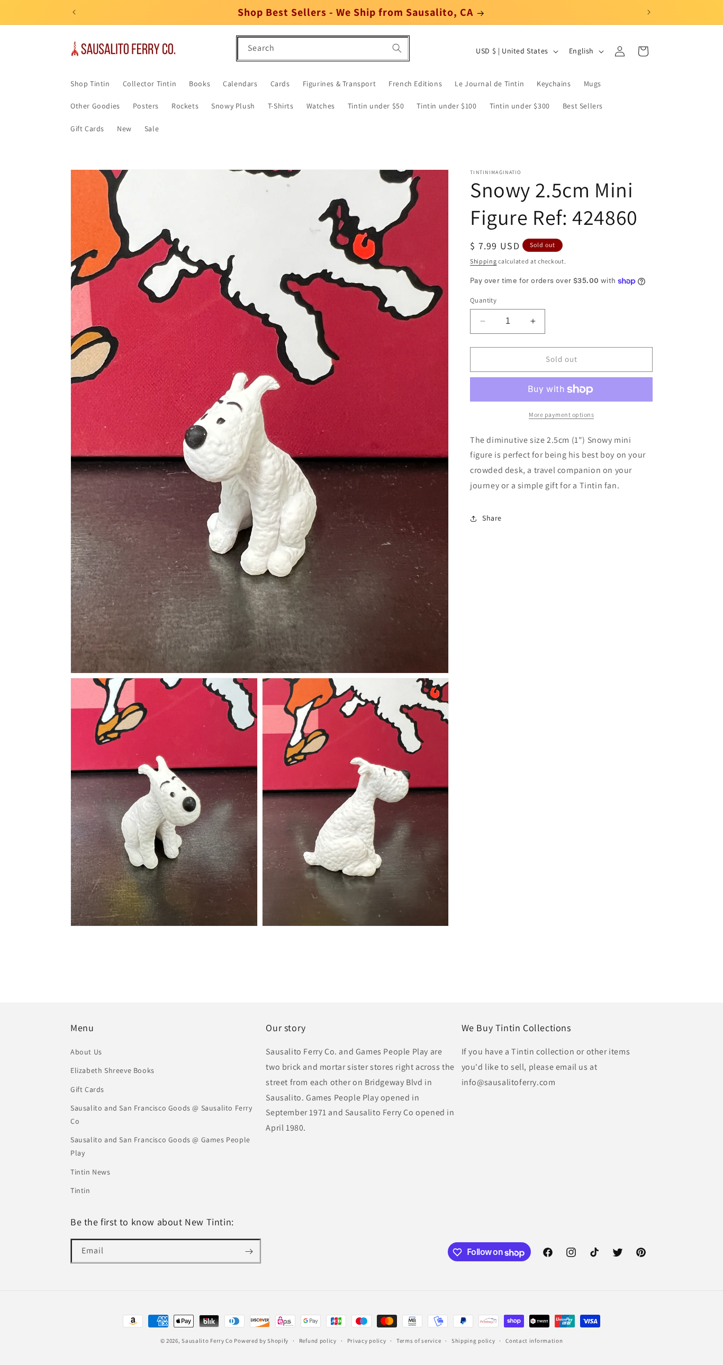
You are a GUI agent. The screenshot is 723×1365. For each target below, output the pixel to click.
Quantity (483, 300)
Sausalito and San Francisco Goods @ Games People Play (160, 1146)
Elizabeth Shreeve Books (112, 1071)
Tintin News (90, 1172)
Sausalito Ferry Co (207, 1340)
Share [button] (492, 518)
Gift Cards (87, 1089)
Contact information (534, 1340)
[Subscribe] (248, 1251)
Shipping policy (473, 1340)
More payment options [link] (561, 414)
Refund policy (318, 1340)
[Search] (397, 48)
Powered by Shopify (261, 1340)
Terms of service (418, 1340)
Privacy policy (366, 1340)
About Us (86, 1052)
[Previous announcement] (74, 12)
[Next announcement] (649, 12)
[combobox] (323, 48)
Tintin (80, 1190)
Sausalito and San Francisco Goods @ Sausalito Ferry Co (161, 1114)
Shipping (483, 261)
